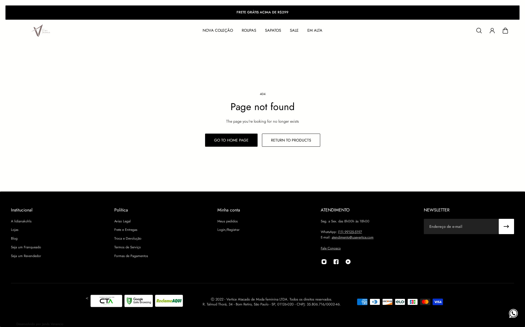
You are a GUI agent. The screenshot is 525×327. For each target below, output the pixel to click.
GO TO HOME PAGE (231, 140)
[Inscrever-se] (506, 226)
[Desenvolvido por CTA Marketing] (106, 302)
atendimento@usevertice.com (353, 237)
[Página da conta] (492, 31)
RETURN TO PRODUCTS (291, 140)
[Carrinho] (505, 31)
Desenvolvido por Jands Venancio (39, 324)
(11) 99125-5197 (350, 232)
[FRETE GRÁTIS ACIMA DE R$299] (262, 12)
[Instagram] (324, 262)
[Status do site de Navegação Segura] (138, 302)
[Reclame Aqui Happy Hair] (169, 302)
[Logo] (41, 30)
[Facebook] (336, 262)
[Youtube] (348, 262)
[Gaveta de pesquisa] (479, 31)
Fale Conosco (331, 248)
